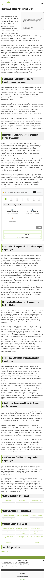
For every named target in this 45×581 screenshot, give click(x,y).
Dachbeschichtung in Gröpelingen (28, 15)
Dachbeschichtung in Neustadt (22, 528)
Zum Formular (4, 551)
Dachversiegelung (8, 500)
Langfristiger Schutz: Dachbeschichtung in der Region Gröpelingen (33, 18)
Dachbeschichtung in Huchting (37, 536)
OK (34, 192)
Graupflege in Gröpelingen (8, 518)
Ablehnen (22, 573)
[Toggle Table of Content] (41, 14)
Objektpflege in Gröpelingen (36, 515)
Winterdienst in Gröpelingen (36, 518)
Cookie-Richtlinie (22, 579)
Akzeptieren (22, 570)
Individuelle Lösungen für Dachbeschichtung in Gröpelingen (32, 19)
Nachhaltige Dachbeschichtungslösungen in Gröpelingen (32, 21)
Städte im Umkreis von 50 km (28, 27)
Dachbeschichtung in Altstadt (8, 528)
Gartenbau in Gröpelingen (22, 515)
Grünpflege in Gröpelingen (8, 515)
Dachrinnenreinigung (36, 500)
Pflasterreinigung (22, 503)
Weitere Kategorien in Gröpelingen (29, 26)
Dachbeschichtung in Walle (8, 531)
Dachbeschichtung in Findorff (36, 528)
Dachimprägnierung (22, 500)
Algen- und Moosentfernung (36, 503)
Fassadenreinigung (8, 503)
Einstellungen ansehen (22, 576)
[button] (43, 560)
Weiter (39, 227)
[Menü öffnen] (42, 3)
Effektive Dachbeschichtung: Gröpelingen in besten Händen (32, 20)
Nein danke (39, 192)
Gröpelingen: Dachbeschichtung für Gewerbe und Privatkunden (33, 22)
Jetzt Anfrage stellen (27, 28)
